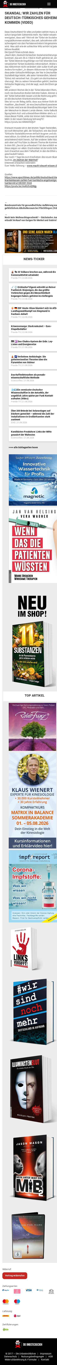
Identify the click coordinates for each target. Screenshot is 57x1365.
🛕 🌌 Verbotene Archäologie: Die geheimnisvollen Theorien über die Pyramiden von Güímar (29, 359)
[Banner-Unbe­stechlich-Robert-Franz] (32, 726)
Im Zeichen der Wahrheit (25, 160)
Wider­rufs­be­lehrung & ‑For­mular (21, 1359)
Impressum (45, 1353)
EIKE (13, 422)
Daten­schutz (10, 1356)
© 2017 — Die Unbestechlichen (21, 1353)
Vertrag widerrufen (15, 1275)
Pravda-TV (16, 278)
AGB (50, 1356)
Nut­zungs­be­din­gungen (32, 1356)
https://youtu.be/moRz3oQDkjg (20, 186)
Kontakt (45, 1359)
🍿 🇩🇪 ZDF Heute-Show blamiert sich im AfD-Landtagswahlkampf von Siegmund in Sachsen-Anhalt (34, 311)
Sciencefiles (16, 380)
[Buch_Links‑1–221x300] (26, 948)
